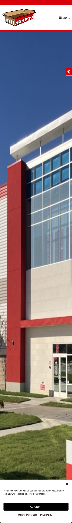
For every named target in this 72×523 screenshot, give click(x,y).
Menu (66, 17)
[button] (67, 484)
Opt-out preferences (27, 515)
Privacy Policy (45, 515)
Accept (36, 506)
